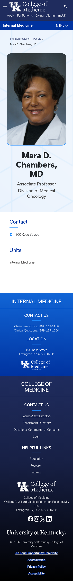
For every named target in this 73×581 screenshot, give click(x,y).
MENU (60, 25)
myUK (62, 15)
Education (36, 458)
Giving (39, 15)
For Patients (25, 15)
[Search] (66, 6)
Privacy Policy (36, 566)
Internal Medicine (20, 38)
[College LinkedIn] (49, 519)
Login (36, 436)
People (37, 38)
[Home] (29, 6)
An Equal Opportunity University (36, 553)
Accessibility (36, 573)
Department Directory (36, 422)
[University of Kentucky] (36, 532)
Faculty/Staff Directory (36, 416)
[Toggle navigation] (5, 6)
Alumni (51, 15)
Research (36, 465)
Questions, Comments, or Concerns (37, 429)
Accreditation (36, 559)
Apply (10, 15)
